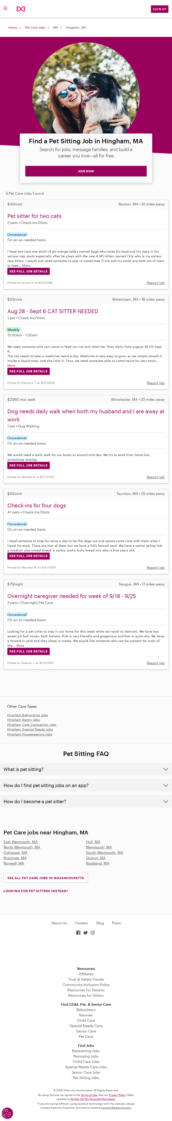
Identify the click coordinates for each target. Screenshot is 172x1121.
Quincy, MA (95, 858)
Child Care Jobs (86, 1061)
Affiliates (86, 974)
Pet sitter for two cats (34, 216)
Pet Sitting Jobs (86, 1077)
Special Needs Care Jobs (86, 1067)
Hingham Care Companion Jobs (31, 724)
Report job (156, 283)
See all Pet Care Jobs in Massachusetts (45, 878)
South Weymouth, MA (104, 852)
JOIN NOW (86, 171)
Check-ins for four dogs (36, 505)
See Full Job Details (28, 271)
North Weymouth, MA (22, 847)
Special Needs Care (86, 1026)
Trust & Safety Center (86, 979)
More (26, 265)
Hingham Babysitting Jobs (27, 715)
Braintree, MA (15, 858)
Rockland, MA (97, 863)
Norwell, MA (14, 863)
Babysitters (86, 1009)
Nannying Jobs (86, 1056)
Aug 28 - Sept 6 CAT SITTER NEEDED (52, 311)
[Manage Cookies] (7, 1113)
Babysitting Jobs (86, 1051)
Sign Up (160, 9)
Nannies (86, 1015)
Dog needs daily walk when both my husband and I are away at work (86, 415)
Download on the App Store (86, 951)
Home (12, 27)
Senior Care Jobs (86, 1072)
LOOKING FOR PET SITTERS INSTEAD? (36, 891)
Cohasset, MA (15, 852)
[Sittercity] (21, 9)
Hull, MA (93, 842)
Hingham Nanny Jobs (23, 720)
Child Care (86, 1020)
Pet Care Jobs (35, 27)
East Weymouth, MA (21, 842)
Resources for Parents (86, 990)
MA (55, 27)
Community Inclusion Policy (86, 984)
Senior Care (86, 1031)
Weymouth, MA (99, 847)
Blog (100, 923)
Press (116, 923)
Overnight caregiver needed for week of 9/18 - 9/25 (71, 596)
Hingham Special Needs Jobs (30, 729)
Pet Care (86, 1036)
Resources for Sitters (86, 995)
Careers (81, 923)
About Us (59, 923)
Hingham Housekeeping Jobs (29, 734)
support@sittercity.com (116, 1107)
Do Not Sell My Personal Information (93, 1098)
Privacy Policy (117, 1094)
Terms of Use (89, 1094)
